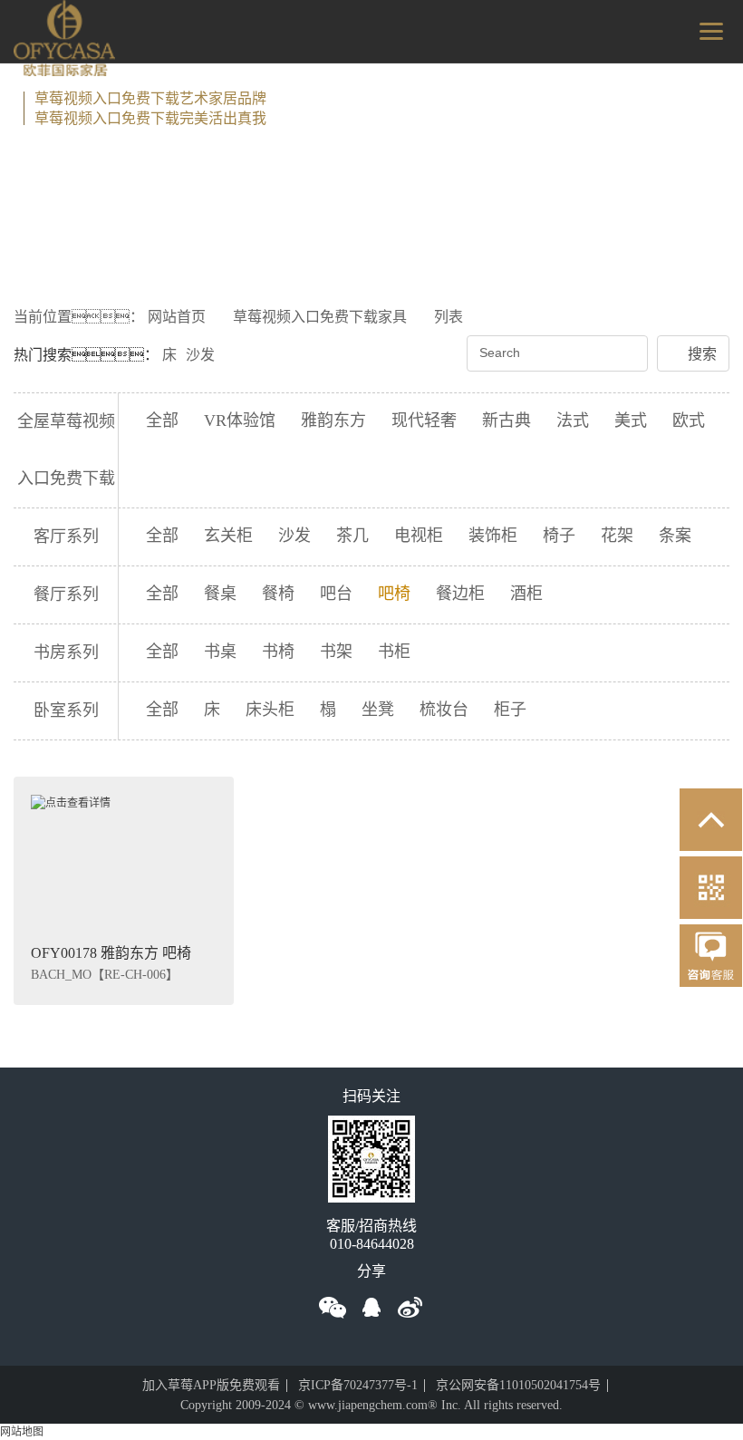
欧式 (688, 420)
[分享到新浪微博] (410, 1308)
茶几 (352, 536)
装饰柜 (492, 536)
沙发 (200, 354)
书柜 (394, 652)
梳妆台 (444, 710)
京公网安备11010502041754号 (518, 1385)
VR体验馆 (239, 420)
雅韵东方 (333, 420)
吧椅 (394, 594)
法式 (572, 420)
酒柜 (526, 594)
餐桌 (220, 594)
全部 (162, 420)
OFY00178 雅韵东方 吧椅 (111, 953)
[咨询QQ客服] (711, 965)
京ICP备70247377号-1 (358, 1385)
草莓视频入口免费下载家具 (320, 316)
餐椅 (278, 594)
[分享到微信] (332, 1308)
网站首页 (177, 316)
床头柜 (270, 710)
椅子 (559, 536)
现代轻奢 (424, 420)
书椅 (278, 652)
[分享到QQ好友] (371, 1308)
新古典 (506, 420)
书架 (336, 652)
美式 (630, 420)
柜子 (510, 710)
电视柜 (418, 536)
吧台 (336, 594)
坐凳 (378, 710)
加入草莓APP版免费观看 (211, 1385)
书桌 (220, 652)
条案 (675, 536)
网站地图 (21, 1432)
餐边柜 (460, 594)
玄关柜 (228, 536)
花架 (617, 536)
